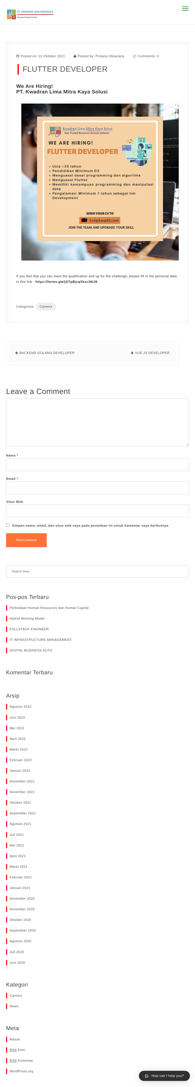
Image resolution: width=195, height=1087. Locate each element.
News (14, 1006)
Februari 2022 (21, 760)
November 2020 (22, 909)
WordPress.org (21, 1071)
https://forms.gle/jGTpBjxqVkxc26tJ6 (66, 282)
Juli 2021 (17, 835)
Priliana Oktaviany (109, 56)
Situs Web (14, 502)
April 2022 (18, 739)
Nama (12, 455)
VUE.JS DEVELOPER (152, 353)
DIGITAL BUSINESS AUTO (31, 650)
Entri (17, 1050)
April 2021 (18, 856)
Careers (46, 306)
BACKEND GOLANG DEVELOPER (47, 353)
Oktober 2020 (20, 920)
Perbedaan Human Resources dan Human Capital (49, 608)
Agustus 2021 (20, 824)
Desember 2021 (22, 781)
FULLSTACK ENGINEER (29, 629)
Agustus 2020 (20, 941)
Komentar (21, 1060)
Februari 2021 (21, 877)
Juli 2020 (17, 952)
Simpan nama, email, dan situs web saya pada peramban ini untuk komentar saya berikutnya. (90, 525)
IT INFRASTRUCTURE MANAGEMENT (41, 640)
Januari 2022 (20, 771)
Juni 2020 (17, 962)
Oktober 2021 (20, 802)
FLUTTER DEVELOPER (65, 69)
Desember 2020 (22, 898)
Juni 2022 (17, 717)
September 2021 (23, 813)
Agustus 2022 (20, 706)
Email (12, 479)
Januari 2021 (20, 888)
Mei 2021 (17, 845)
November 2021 (22, 792)
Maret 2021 (19, 866)
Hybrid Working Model (27, 618)
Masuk (15, 1039)
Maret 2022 (19, 749)
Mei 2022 (17, 728)
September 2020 (23, 930)
